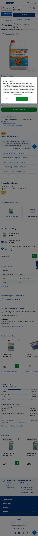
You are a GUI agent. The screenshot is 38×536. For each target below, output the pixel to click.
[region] (19, 90)
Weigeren (8, 98)
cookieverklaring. (18, 94)
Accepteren (22, 98)
